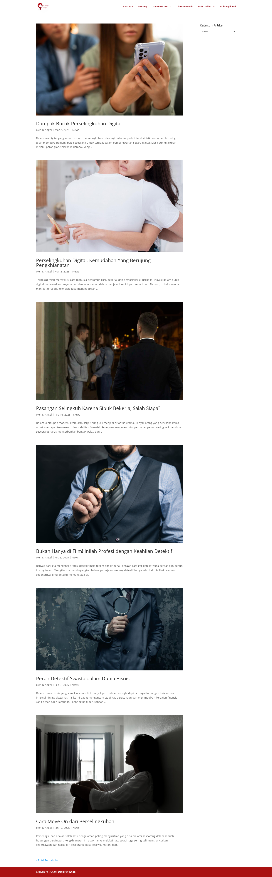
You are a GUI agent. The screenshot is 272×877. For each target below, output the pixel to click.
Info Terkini (204, 6)
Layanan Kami (160, 6)
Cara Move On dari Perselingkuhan (75, 821)
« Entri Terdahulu (47, 860)
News (75, 130)
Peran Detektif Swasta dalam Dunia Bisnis (83, 678)
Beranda (128, 6)
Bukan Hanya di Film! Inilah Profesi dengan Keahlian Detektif (104, 551)
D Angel (47, 130)
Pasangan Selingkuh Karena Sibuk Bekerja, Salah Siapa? (98, 408)
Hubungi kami (228, 6)
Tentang (142, 6)
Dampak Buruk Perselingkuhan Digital (79, 123)
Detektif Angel (67, 871)
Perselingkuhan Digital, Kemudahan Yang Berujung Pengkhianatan (93, 262)
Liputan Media (185, 6)
